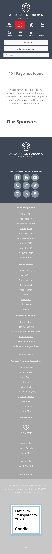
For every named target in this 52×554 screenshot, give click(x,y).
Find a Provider (26, 233)
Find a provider (26, 280)
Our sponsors (26, 336)
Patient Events (26, 354)
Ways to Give (26, 443)
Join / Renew (26, 304)
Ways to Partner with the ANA (26, 331)
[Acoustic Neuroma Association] (26, 12)
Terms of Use (33, 492)
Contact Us (26, 386)
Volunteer (26, 299)
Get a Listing (26, 321)
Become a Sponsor (26, 341)
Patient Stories (26, 257)
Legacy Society (26, 448)
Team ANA (26, 452)
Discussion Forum (26, 238)
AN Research (26, 289)
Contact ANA (26, 243)
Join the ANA (26, 247)
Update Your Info (26, 466)
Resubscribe (26, 474)
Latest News (26, 372)
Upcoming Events (26, 396)
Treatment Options (26, 223)
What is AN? (26, 213)
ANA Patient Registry (26, 391)
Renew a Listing (26, 326)
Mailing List (26, 461)
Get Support (26, 228)
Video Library (26, 270)
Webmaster (24, 100)
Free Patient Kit (26, 218)
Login (26, 309)
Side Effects (26, 275)
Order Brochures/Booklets (26, 346)
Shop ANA (26, 411)
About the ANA (26, 252)
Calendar (26, 294)
